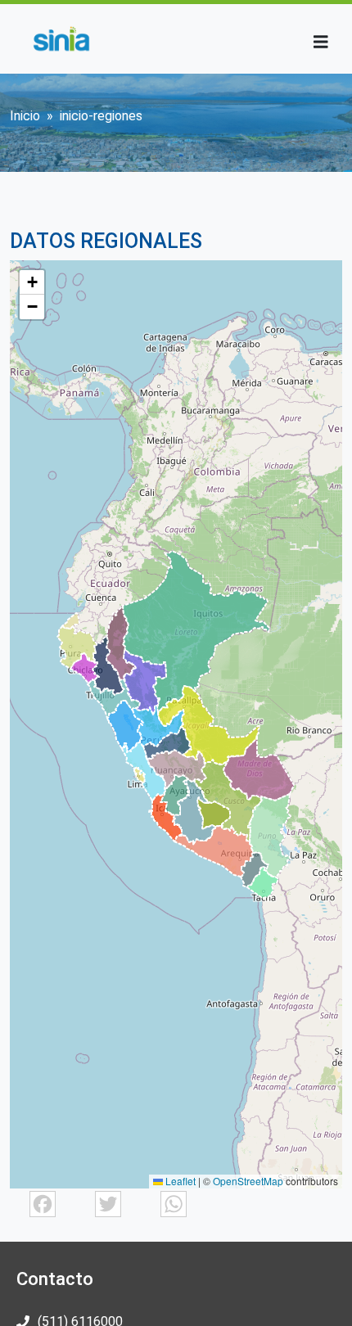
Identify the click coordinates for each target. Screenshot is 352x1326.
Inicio (25, 116)
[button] (32, 282)
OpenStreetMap (248, 1181)
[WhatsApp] (173, 1202)
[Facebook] (42, 1202)
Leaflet (179, 1181)
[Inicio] (61, 39)
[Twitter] (108, 1202)
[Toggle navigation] (321, 42)
